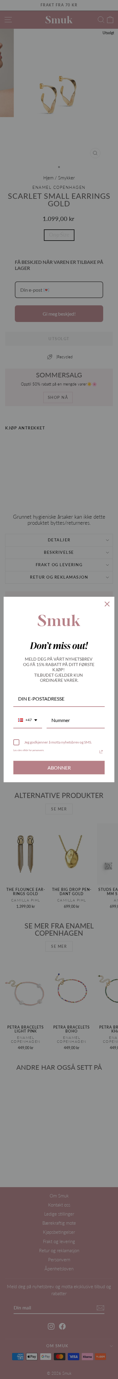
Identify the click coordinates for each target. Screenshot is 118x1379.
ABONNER (59, 767)
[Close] (107, 604)
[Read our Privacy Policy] (101, 751)
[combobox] (27, 720)
